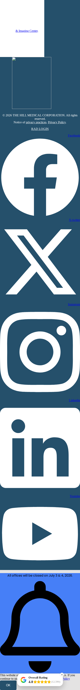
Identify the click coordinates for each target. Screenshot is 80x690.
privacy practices (36, 122)
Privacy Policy (57, 122)
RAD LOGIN (40, 129)
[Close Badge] (62, 675)
